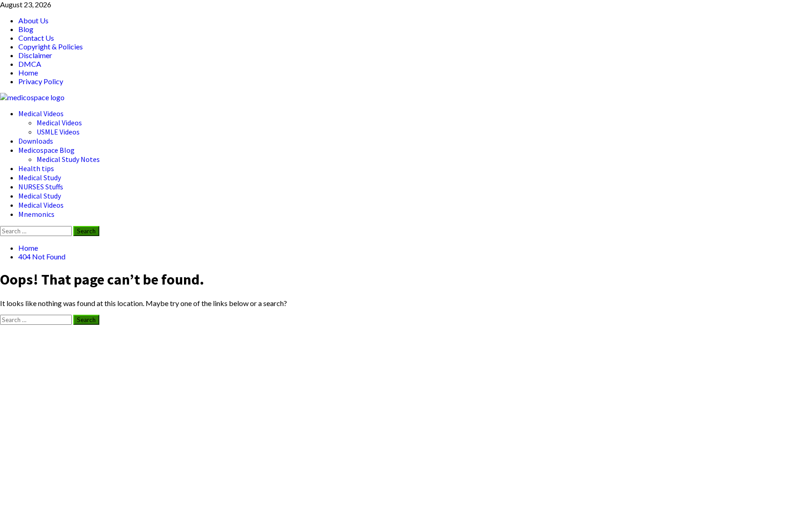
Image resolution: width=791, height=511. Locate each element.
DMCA (29, 63)
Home (28, 72)
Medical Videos (41, 113)
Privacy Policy (40, 81)
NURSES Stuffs (40, 186)
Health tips (36, 168)
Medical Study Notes (68, 159)
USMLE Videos (58, 131)
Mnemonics (36, 214)
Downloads (35, 140)
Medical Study (39, 177)
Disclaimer (35, 55)
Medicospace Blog (46, 150)
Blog (25, 29)
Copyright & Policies (50, 46)
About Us (33, 20)
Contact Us (36, 37)
